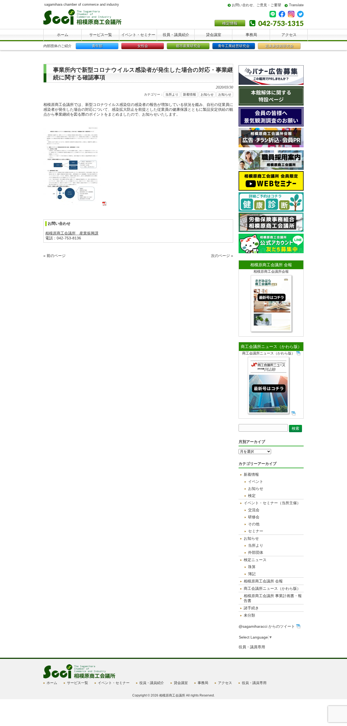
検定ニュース (255, 560)
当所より (171, 94)
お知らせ (207, 94)
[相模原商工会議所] (82, 22)
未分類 (249, 615)
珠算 (252, 567)
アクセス (225, 683)
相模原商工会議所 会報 (271, 264)
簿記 (252, 574)
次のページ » (222, 255)
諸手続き (251, 608)
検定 (252, 495)
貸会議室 (181, 683)
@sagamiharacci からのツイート (267, 626)
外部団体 (255, 552)
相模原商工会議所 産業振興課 (71, 233)
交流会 (253, 510)
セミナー (255, 531)
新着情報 (189, 94)
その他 (253, 524)
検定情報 (229, 23)
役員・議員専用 (252, 647)
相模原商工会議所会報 (271, 271)
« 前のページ (54, 255)
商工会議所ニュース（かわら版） (271, 346)
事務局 (203, 683)
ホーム (52, 683)
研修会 (253, 517)
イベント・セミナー (114, 683)
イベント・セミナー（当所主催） (272, 503)
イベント (255, 481)
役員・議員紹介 (151, 683)
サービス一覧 (77, 683)
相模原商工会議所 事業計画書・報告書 (273, 598)
